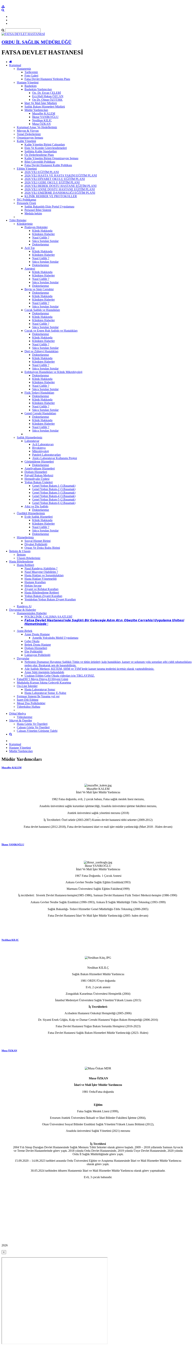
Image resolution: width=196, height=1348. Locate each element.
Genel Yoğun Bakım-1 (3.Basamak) (53, 485)
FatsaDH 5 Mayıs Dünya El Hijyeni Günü (42, 679)
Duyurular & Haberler (22, 609)
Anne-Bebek (24, 630)
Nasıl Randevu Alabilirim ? (40, 568)
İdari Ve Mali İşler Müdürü (40, 103)
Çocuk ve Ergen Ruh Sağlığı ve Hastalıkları (51, 330)
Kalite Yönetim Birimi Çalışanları (44, 144)
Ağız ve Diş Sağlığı (36, 506)
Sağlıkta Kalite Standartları (40, 151)
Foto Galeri (31, 75)
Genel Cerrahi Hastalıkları (40, 413)
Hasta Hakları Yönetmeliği (40, 578)
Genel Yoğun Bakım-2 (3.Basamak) (53, 489)
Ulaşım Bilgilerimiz (28, 558)
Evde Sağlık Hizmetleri (38, 516)
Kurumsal (15, 65)
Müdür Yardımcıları (36, 110)
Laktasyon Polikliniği (37, 655)
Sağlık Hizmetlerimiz (29, 437)
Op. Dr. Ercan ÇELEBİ (46, 92)
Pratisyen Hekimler (36, 227)
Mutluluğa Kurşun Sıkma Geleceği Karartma (44, 682)
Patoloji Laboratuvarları (46, 454)
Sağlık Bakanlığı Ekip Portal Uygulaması (49, 206)
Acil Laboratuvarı (43, 444)
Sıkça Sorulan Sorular (45, 241)
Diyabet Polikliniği (35, 544)
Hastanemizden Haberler (32, 613)
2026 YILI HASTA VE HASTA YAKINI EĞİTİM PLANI (60, 175)
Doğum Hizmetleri (35, 472)
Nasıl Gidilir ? (40, 237)
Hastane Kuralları (35, 582)
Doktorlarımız (40, 244)
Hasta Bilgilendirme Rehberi (41, 592)
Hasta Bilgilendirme (21, 561)
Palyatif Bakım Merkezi (38, 475)
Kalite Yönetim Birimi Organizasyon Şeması (51, 158)
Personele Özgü (26, 203)
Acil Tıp (29, 247)
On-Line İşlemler (27, 686)
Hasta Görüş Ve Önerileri (32, 724)
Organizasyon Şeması (30, 137)
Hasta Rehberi (25, 565)
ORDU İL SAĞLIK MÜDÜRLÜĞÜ (36, 42)
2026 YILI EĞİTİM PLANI (41, 172)
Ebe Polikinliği (33, 651)
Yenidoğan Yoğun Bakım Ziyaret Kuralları (50, 599)
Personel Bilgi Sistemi (37, 210)
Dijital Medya (17, 713)
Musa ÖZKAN (41, 123)
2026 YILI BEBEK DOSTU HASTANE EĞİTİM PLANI (60, 185)
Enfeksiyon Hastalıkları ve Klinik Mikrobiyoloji (53, 372)
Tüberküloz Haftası (28, 706)
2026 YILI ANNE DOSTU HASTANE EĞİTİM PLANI (59, 189)
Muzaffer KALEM (43, 113)
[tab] (98, 801)
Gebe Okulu (31, 641)
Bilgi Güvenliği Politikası (39, 161)
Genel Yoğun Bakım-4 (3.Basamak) (53, 496)
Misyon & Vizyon (28, 130)
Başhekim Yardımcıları (38, 89)
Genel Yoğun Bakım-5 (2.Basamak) (53, 499)
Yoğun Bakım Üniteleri (38, 482)
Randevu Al (24, 606)
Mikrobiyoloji (40, 451)
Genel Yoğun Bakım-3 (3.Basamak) (53, 492)
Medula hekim (33, 213)
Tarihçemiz (31, 72)
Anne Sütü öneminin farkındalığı (44, 672)
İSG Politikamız (26, 199)
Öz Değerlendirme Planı (39, 154)
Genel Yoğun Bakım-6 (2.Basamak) (53, 503)
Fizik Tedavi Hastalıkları (39, 392)
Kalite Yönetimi (26, 141)
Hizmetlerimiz (25, 537)
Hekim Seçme (33, 585)
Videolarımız (24, 717)
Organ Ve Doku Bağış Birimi (42, 547)
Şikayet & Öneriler (20, 720)
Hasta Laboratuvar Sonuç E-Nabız (45, 692)
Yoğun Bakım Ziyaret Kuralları (43, 596)
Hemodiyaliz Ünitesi (36, 478)
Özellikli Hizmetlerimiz (31, 513)
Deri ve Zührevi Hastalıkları (41, 351)
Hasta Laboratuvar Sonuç (39, 689)
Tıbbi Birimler (17, 220)
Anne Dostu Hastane (37, 634)
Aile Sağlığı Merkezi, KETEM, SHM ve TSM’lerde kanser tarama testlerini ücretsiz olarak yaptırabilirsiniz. (89, 668)
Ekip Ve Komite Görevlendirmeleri (45, 148)
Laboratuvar (31, 441)
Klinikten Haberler (43, 234)
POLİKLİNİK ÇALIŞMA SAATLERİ (48, 616)
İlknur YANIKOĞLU (45, 117)
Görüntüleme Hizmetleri (39, 461)
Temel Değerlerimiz (29, 134)
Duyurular (23, 658)
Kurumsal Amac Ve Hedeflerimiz (37, 127)
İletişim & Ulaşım (19, 551)
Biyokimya (39, 447)
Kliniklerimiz (25, 223)
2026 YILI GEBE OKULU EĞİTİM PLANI (52, 182)
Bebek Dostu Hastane (37, 644)
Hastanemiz (24, 68)
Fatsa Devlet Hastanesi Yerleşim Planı (47, 79)
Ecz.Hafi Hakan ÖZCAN (47, 96)
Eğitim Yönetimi (27, 168)
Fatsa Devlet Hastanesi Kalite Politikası (48, 165)
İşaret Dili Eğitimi (27, 699)
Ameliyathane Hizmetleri (39, 468)
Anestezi (29, 268)
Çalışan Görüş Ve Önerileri (33, 727)
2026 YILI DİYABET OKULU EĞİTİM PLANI (54, 179)
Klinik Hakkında (42, 230)
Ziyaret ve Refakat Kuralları (41, 589)
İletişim (21, 554)
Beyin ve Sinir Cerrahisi (39, 289)
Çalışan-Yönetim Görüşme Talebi (37, 730)
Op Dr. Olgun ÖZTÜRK (47, 99)
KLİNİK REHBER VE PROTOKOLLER (50, 196)
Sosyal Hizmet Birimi (37, 540)
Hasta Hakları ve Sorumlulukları (44, 575)
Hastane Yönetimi (27, 82)
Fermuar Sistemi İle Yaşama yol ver (38, 696)
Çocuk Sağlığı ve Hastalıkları (42, 310)
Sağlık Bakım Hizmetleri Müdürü (44, 106)
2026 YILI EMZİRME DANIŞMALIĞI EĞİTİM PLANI (59, 192)
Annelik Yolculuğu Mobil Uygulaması (55, 637)
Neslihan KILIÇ (42, 120)
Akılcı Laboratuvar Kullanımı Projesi (54, 458)
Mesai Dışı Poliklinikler (31, 703)
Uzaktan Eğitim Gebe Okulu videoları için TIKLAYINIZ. (59, 675)
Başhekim (30, 86)
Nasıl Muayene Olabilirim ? (41, 571)
